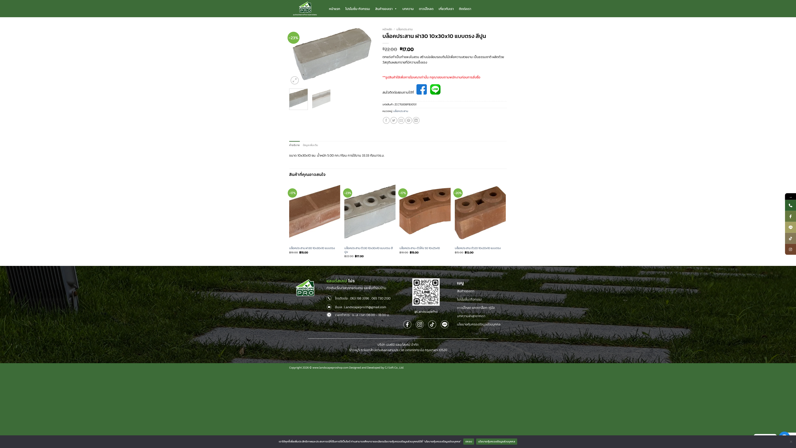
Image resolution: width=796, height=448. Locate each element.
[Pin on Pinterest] (408, 120)
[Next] (369, 56)
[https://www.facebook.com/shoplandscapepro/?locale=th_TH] (790, 216)
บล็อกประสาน (404, 29)
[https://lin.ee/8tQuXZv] (790, 227)
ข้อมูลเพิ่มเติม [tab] (310, 145)
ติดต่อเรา (465, 8)
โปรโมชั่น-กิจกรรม (357, 8)
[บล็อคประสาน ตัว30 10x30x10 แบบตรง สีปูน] (370, 212)
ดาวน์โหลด (426, 8)
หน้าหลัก (387, 29)
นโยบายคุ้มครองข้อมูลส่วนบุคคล (496, 441)
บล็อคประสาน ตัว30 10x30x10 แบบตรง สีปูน (368, 250)
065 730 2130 (381, 298)
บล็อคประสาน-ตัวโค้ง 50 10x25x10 (419, 248)
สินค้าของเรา (384, 8)
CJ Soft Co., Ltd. (394, 367)
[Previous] (296, 56)
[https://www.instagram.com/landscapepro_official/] (790, 249)
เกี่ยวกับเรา (446, 8)
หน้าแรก (334, 8)
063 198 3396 (359, 298)
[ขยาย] (295, 80)
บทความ (408, 8)
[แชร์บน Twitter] (393, 120)
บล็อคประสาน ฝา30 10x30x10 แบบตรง (312, 248)
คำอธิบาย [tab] (294, 145)
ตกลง (468, 441)
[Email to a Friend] (401, 120)
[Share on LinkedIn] (416, 120)
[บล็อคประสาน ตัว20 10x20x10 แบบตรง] (480, 212)
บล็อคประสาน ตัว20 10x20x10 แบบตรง (478, 248)
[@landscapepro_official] (790, 238)
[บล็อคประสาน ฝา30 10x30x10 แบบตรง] (314, 212)
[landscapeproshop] (305, 8)
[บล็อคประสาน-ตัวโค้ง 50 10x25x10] (425, 212)
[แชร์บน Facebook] (386, 120)
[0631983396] (790, 205)
